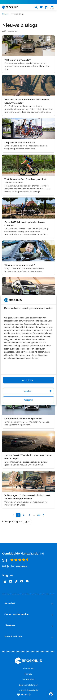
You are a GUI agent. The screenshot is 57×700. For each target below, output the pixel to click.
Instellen (27, 391)
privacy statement (30, 358)
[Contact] (51, 694)
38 (38, 515)
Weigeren (28, 400)
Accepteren (27, 380)
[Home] (17, 7)
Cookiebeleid (28, 679)
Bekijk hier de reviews (14, 566)
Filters (25, 694)
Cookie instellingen (28, 685)
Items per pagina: (12, 522)
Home (4, 14)
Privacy (28, 674)
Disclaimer (28, 668)
